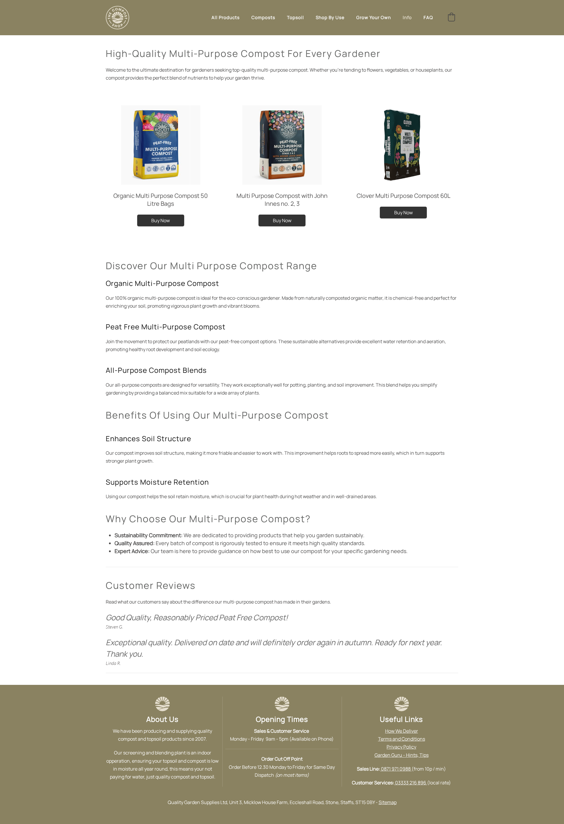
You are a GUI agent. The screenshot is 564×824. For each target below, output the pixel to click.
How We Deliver (401, 731)
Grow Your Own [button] (373, 17)
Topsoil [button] (295, 17)
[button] (451, 17)
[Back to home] (117, 17)
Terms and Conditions (401, 739)
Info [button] (407, 17)
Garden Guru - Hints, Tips (402, 755)
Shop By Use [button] (330, 17)
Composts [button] (263, 17)
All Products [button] (226, 17)
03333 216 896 (410, 782)
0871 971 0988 (396, 769)
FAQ (428, 17)
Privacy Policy (401, 747)
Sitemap (388, 802)
